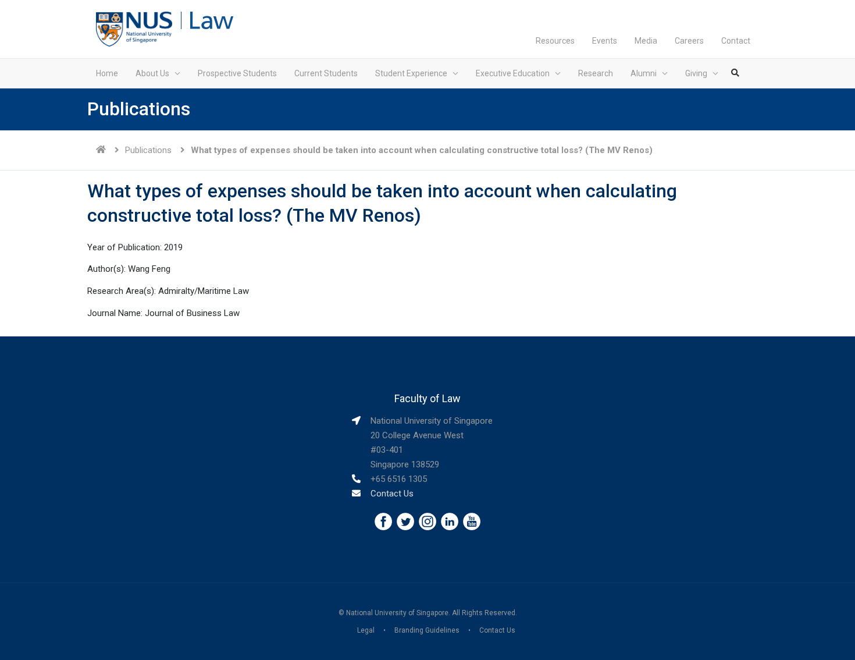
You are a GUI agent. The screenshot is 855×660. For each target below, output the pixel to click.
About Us (152, 73)
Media (646, 40)
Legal (366, 630)
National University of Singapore (397, 613)
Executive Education (513, 73)
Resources (555, 40)
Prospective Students (237, 73)
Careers (689, 40)
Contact (735, 40)
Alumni (643, 73)
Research (595, 73)
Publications (148, 150)
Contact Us (392, 493)
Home (107, 73)
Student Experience (411, 73)
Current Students (326, 73)
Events (604, 40)
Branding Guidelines (426, 630)
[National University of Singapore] (134, 28)
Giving (696, 73)
